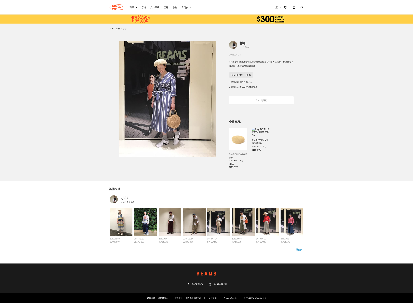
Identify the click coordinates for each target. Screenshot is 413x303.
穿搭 (143, 7)
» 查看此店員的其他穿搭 (240, 82)
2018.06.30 (261, 239)
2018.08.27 (188, 239)
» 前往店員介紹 (127, 202)
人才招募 (213, 298)
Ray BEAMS (163, 242)
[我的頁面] (278, 7)
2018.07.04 (237, 239)
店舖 (166, 7)
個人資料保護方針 (193, 298)
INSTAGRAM (220, 284)
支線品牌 (154, 7)
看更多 (299, 249)
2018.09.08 (164, 239)
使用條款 (178, 298)
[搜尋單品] (302, 7)
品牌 (175, 7)
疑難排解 (151, 298)
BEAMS (116, 7)
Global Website (230, 298)
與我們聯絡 (163, 298)
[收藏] (286, 7)
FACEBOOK (197, 284)
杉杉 (124, 28)
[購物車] (294, 7)
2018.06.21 (286, 239)
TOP (112, 28)
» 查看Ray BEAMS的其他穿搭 (243, 87)
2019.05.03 (115, 239)
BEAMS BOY (115, 242)
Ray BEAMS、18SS (241, 75)
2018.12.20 (139, 239)
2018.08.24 (212, 239)
